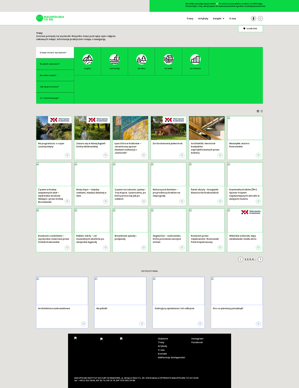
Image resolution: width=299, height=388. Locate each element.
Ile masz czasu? (48, 75)
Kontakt (162, 353)
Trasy (190, 18)
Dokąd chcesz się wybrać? (53, 52)
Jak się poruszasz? (49, 86)
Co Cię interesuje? (49, 98)
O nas (232, 18)
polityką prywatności (255, 6)
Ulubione (163, 338)
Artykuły (203, 18)
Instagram (197, 338)
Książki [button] (217, 18)
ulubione (252, 28)
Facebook (197, 342)
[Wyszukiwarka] (260, 18)
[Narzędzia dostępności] (253, 18)
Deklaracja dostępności (171, 357)
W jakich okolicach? (50, 64)
